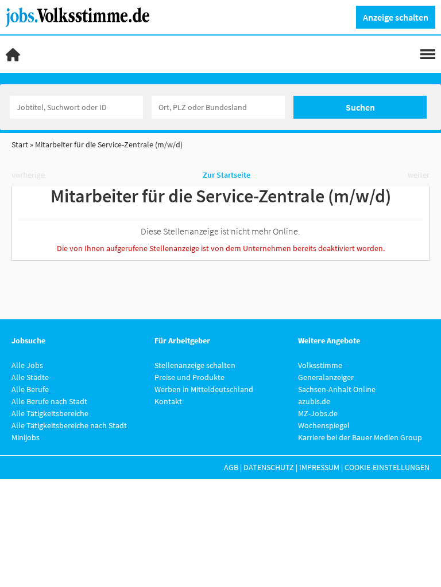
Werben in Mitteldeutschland (203, 389)
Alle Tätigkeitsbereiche (49, 413)
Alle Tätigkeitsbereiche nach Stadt (69, 425)
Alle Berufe (30, 389)
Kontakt (168, 401)
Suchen (360, 107)
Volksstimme (320, 365)
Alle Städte (30, 377)
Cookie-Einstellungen (387, 467)
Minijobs (25, 437)
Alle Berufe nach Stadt (49, 401)
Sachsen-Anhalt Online (337, 389)
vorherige (28, 175)
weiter (419, 175)
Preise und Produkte (189, 377)
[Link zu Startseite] (82, 16)
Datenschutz (268, 467)
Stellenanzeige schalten (194, 365)
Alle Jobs (27, 365)
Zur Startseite (226, 175)
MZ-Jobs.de (318, 413)
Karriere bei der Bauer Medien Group (360, 437)
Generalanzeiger (326, 377)
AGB (231, 467)
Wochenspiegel (324, 425)
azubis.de (314, 401)
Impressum (319, 467)
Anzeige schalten (395, 17)
